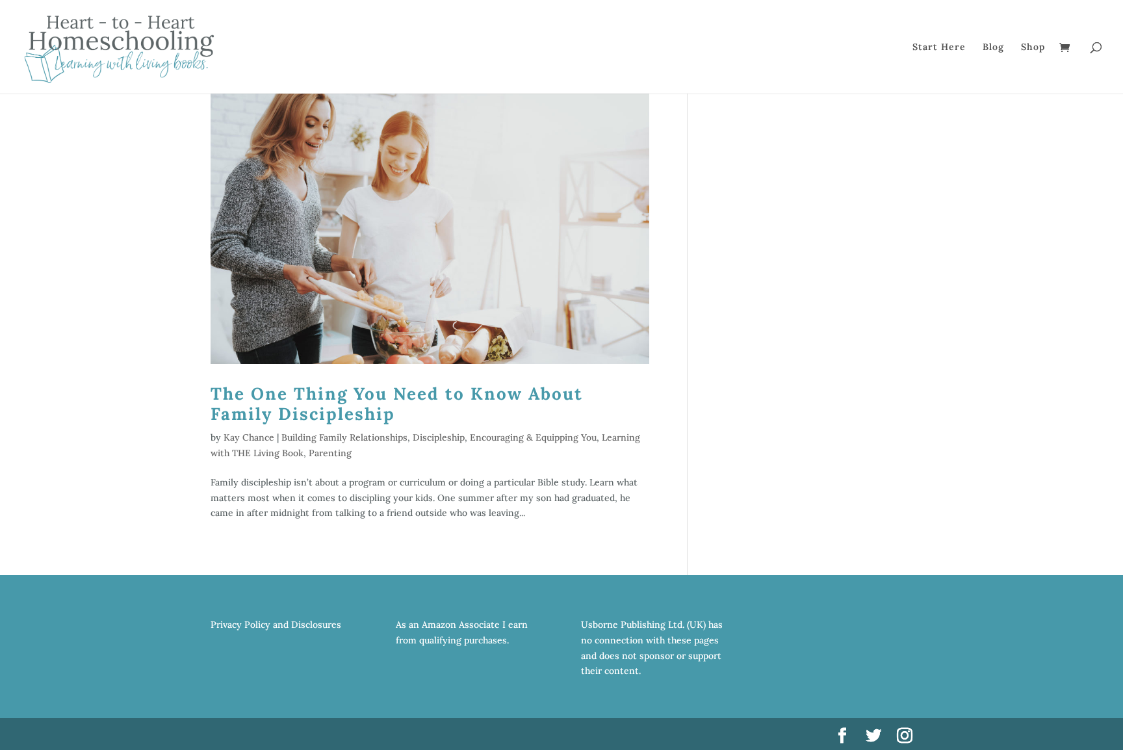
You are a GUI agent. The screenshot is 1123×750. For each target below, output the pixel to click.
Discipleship (439, 437)
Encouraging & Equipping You (533, 437)
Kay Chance (249, 437)
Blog (993, 47)
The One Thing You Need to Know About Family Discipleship (397, 403)
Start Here (939, 47)
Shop (1033, 47)
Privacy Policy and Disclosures (276, 624)
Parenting (330, 453)
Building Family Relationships (344, 437)
